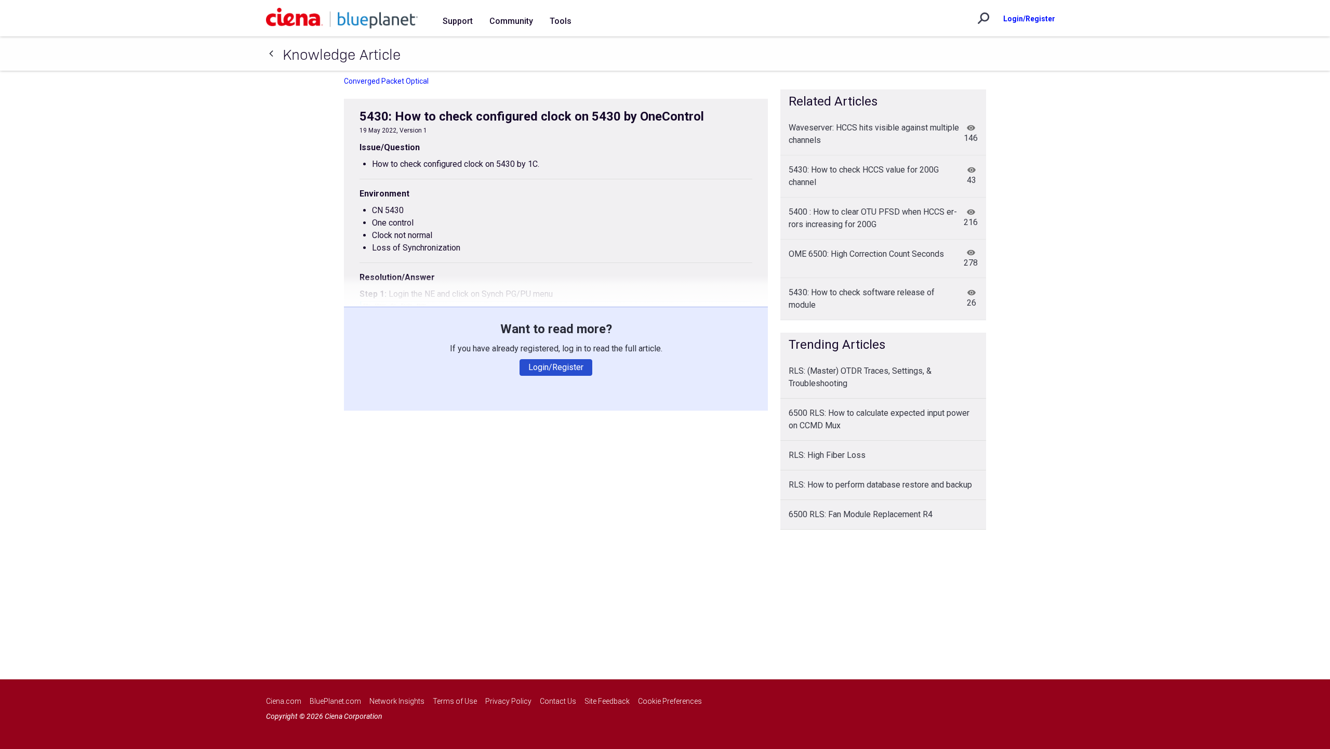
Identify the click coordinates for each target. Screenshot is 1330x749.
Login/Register (1029, 19)
